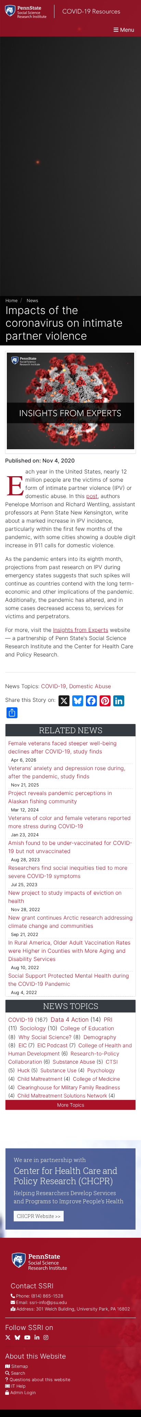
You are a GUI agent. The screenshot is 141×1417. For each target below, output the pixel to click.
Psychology (101, 1070)
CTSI (112, 1062)
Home (11, 300)
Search (18, 1373)
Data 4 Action (70, 1019)
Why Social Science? (45, 1037)
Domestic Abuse (90, 686)
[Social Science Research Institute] (40, 1260)
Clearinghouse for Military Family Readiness (68, 1087)
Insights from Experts (80, 629)
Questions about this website (40, 1379)
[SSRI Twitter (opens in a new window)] (10, 1339)
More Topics (70, 1105)
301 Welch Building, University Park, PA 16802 (83, 1309)
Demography (100, 1037)
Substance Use (58, 1070)
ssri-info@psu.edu (48, 1302)
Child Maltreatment (39, 1079)
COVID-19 (53, 686)
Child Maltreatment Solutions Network (62, 1095)
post (92, 496)
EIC (22, 1045)
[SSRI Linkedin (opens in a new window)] (39, 1339)
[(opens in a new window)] (19, 1339)
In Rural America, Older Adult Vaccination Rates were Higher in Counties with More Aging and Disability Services (69, 950)
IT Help (18, 1386)
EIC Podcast (52, 1045)
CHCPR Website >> (39, 1216)
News (32, 300)
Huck (23, 1070)
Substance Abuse (74, 1062)
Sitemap (19, 1366)
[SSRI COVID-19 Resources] (60, 11)
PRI (108, 1019)
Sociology (33, 1028)
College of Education (87, 1028)
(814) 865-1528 (47, 1296)
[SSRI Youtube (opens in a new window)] (29, 1339)
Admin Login (23, 1392)
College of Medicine (96, 1079)
